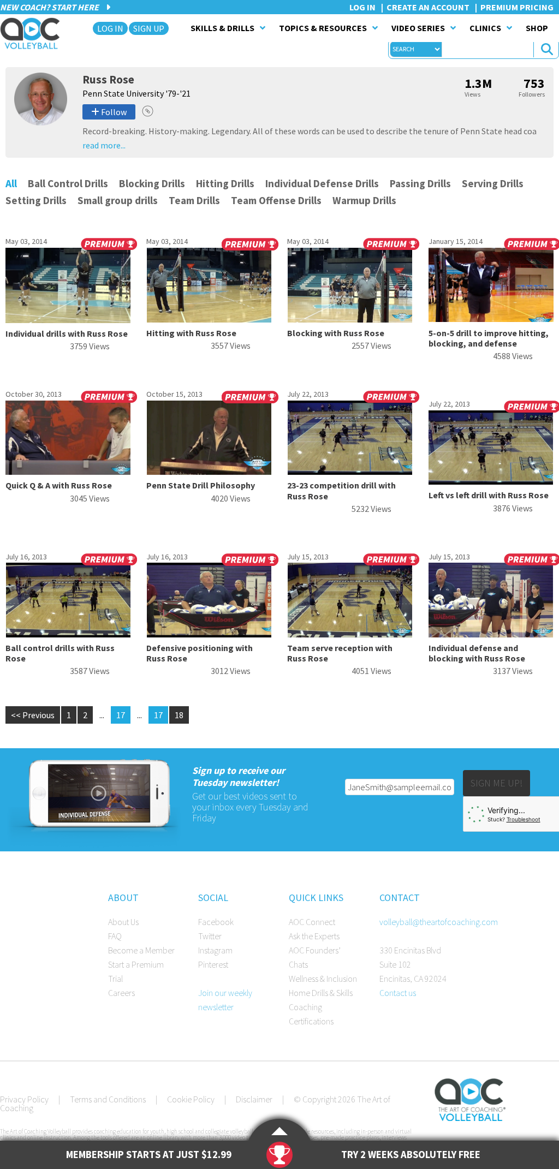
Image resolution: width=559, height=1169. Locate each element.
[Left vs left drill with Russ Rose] (491, 481)
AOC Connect (312, 921)
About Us (123, 921)
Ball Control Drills (68, 183)
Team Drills (194, 200)
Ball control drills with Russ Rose (60, 653)
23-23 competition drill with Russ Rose (341, 490)
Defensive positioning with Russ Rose (199, 653)
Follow (113, 111)
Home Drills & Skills (321, 992)
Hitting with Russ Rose (191, 332)
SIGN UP (148, 28)
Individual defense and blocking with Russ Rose (477, 653)
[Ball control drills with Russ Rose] (67, 634)
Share (147, 111)
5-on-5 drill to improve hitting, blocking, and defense (489, 338)
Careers (121, 992)
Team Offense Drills (276, 200)
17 (120, 714)
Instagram (215, 950)
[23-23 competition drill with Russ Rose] (349, 471)
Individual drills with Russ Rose (66, 333)
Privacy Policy (24, 1099)
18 (179, 714)
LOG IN (110, 28)
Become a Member (141, 950)
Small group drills (118, 200)
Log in (362, 7)
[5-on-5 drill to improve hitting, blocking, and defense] (491, 319)
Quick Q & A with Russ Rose (58, 485)
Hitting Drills (225, 183)
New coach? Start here (50, 7)
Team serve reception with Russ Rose (340, 653)
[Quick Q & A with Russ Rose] (67, 471)
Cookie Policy (191, 1099)
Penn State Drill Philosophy (200, 485)
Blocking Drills (152, 183)
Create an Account (427, 7)
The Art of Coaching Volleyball (33, 33)
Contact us (397, 992)
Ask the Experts (314, 936)
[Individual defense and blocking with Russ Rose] (491, 634)
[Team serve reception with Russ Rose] (349, 634)
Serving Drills (493, 183)
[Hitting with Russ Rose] (208, 319)
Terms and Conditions (108, 1099)
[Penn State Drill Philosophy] (208, 471)
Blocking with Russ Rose (335, 332)
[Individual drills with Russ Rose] (67, 319)
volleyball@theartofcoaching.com (438, 921)
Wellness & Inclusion (323, 978)
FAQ (115, 936)
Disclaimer (254, 1099)
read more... (104, 145)
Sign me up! (496, 783)
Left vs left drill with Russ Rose (489, 495)
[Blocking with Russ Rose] (349, 319)
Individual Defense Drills (322, 183)
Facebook (216, 921)
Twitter (210, 936)
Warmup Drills (364, 200)
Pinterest (213, 964)
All (11, 183)
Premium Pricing (517, 7)
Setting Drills (36, 200)
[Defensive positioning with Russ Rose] (208, 634)
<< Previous (33, 714)
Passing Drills (420, 183)
